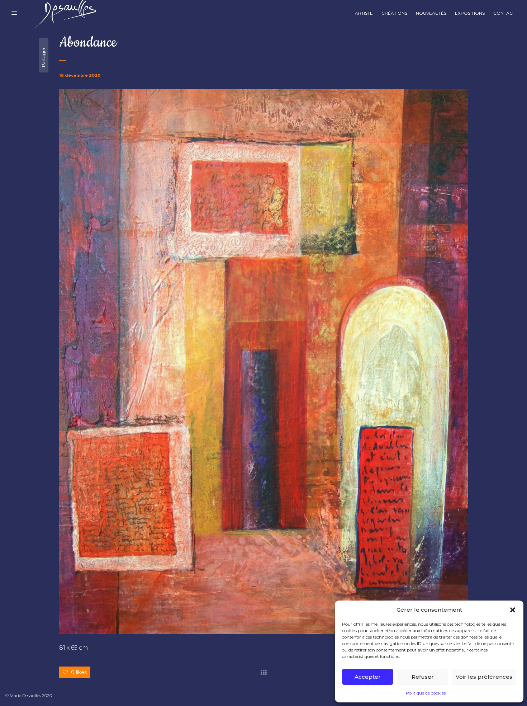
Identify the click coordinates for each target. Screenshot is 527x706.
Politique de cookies (426, 693)
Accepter (368, 676)
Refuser (423, 676)
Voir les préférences (484, 676)
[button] (512, 609)
